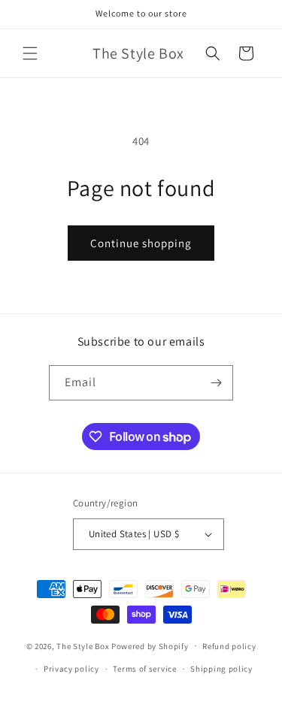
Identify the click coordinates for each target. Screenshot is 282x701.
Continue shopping (141, 243)
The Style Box (83, 645)
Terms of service (144, 668)
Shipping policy (221, 668)
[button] (30, 53)
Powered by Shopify (150, 645)
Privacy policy (71, 668)
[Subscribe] (215, 382)
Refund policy (229, 646)
